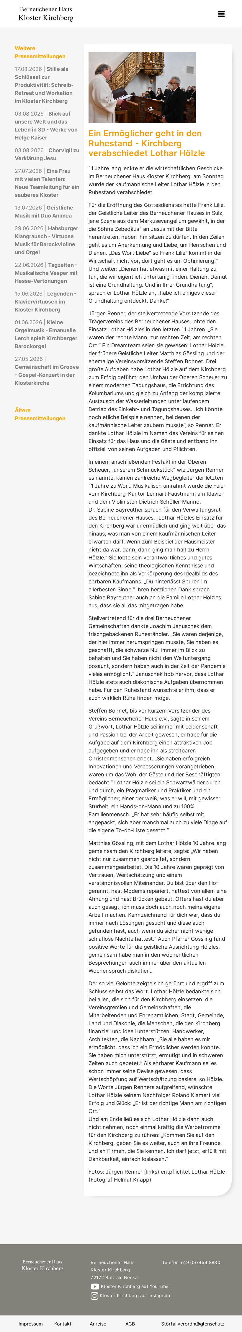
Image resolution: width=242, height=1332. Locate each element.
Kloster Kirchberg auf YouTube (134, 1286)
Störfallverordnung (182, 1324)
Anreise (98, 1324)
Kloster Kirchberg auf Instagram (134, 1295)
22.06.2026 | (46, 273)
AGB (130, 1324)
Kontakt (62, 1324)
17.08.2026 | (44, 85)
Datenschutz (211, 1324)
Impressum (31, 1324)
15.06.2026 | (45, 302)
